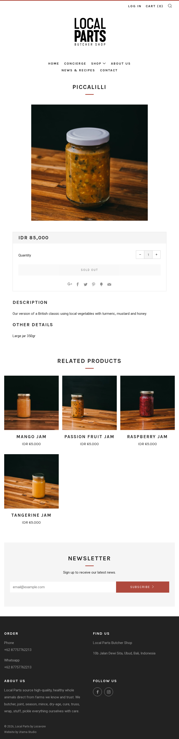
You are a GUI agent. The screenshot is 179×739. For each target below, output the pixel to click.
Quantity (24, 255)
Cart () (154, 6)
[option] (89, 163)
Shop (96, 64)
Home (53, 64)
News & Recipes (78, 70)
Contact (109, 70)
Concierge (75, 64)
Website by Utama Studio (20, 732)
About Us (121, 64)
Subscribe (140, 587)
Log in (134, 6)
